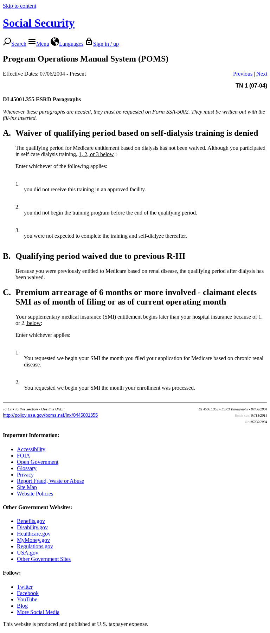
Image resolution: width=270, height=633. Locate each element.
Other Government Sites (44, 559)
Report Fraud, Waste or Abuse (50, 481)
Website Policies (35, 494)
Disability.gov (32, 527)
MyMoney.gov (33, 540)
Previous (242, 74)
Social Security (39, 23)
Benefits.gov (31, 521)
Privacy (25, 475)
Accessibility (31, 449)
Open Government (37, 462)
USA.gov (27, 553)
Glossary (27, 468)
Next (261, 74)
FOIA (23, 456)
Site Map (27, 487)
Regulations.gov (35, 546)
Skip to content (19, 6)
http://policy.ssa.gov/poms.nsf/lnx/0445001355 (50, 415)
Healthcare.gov (34, 534)
